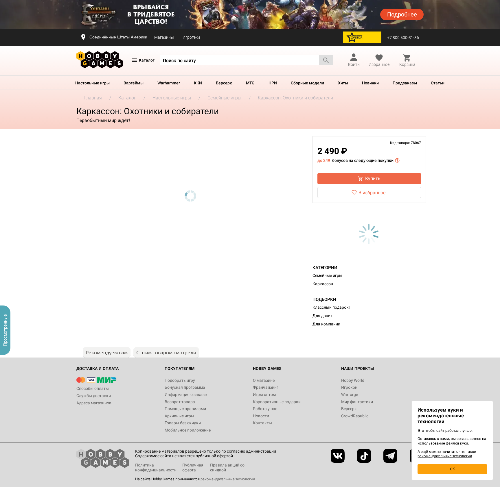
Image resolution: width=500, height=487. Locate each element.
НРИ (273, 83)
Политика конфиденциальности (156, 467)
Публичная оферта (192, 467)
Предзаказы (405, 83)
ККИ (198, 83)
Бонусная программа (185, 387)
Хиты (343, 83)
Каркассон (322, 284)
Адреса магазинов (93, 403)
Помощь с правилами (185, 408)
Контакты (262, 423)
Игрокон (349, 387)
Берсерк (224, 83)
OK (452, 469)
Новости (261, 416)
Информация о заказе (186, 394)
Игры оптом (264, 394)
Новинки (370, 83)
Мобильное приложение (188, 430)
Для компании (326, 324)
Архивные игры (179, 416)
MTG (250, 83)
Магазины (164, 37)
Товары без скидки (183, 423)
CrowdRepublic (354, 416)
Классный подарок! (331, 307)
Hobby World (352, 380)
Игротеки (191, 37)
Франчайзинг (265, 387)
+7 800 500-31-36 (403, 37)
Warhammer (168, 83)
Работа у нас (265, 408)
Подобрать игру (180, 380)
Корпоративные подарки (277, 401)
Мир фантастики (357, 401)
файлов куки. (457, 443)
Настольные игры (92, 83)
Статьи (437, 83)
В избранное (372, 192)
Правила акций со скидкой (227, 467)
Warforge (349, 394)
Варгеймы (134, 83)
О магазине (264, 380)
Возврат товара (180, 401)
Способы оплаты (92, 388)
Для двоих (322, 315)
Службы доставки (93, 395)
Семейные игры (327, 275)
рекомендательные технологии (228, 479)
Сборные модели (307, 83)
